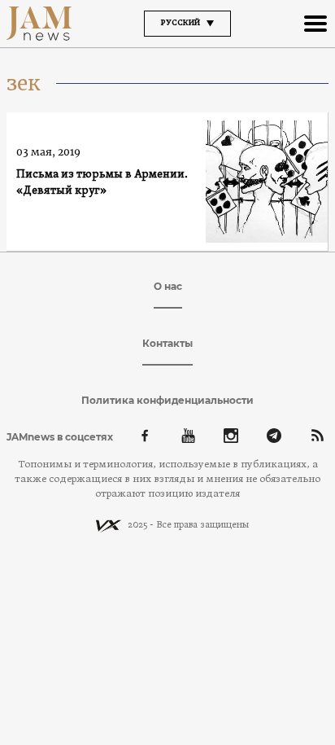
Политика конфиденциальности (167, 400)
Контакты (167, 343)
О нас (168, 286)
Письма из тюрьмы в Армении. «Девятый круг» (102, 183)
